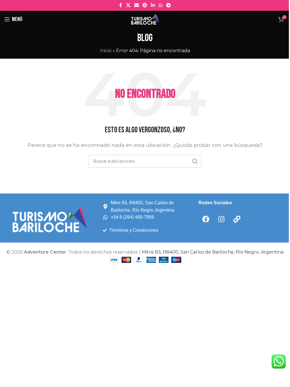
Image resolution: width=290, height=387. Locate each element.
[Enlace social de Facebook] (120, 5)
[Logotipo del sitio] (145, 19)
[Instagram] (221, 219)
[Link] (237, 219)
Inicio (106, 50)
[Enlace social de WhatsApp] (160, 5)
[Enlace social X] (128, 5)
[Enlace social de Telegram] (169, 5)
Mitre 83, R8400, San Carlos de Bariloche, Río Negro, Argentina (212, 252)
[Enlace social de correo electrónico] (136, 5)
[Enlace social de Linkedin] (153, 5)
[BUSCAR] (195, 161)
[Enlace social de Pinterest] (145, 5)
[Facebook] (206, 219)
